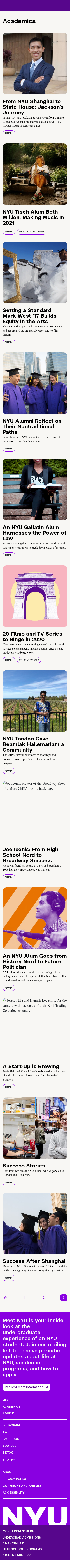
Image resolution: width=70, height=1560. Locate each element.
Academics (11, 1407)
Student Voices (29, 660)
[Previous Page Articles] (5, 1297)
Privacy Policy (15, 1479)
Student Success (17, 1555)
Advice (8, 1413)
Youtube (9, 1446)
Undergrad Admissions (22, 1537)
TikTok (8, 1453)
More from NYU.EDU (18, 1531)
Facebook (11, 1439)
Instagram (11, 1425)
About (8, 1472)
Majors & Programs (32, 231)
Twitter (9, 1432)
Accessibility (14, 1492)
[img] (35, 63)
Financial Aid (13, 1543)
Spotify (9, 1460)
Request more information (24, 1387)
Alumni (9, 133)
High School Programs (22, 1549)
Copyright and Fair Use (22, 1486)
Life (6, 1400)
